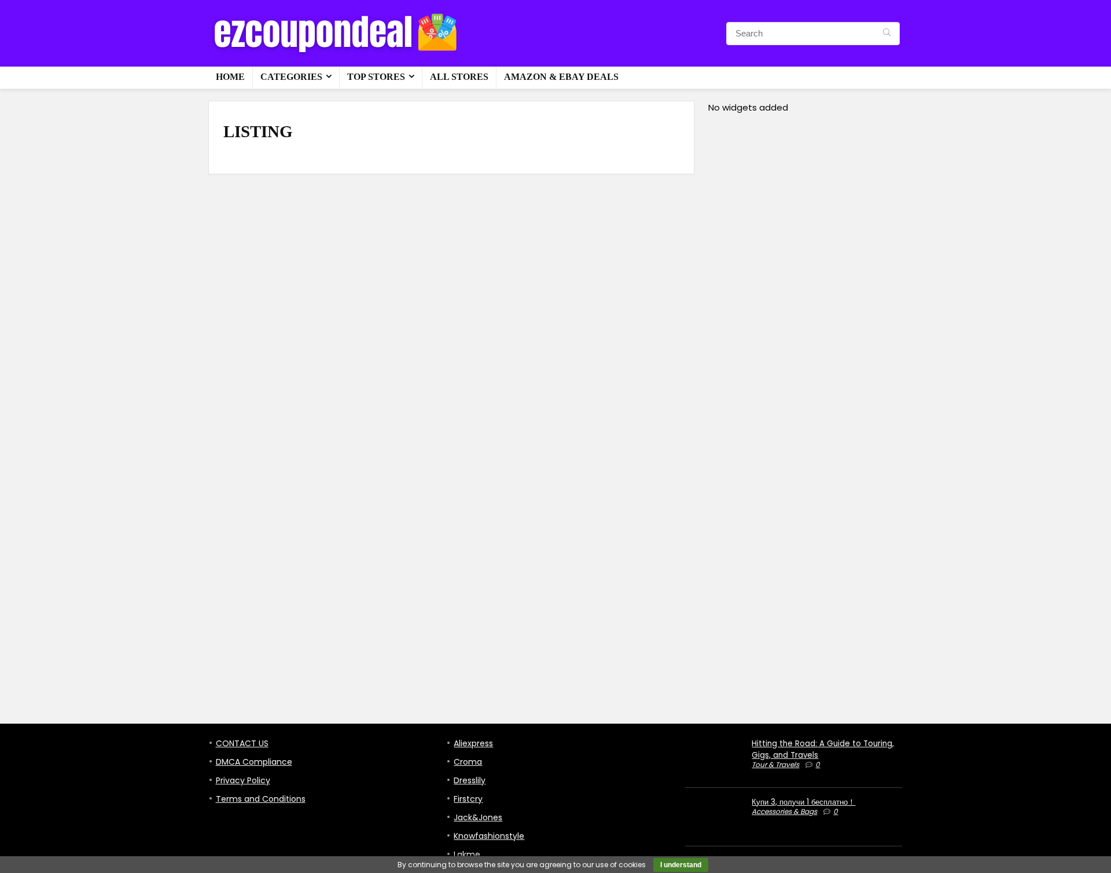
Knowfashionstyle (489, 836)
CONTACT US (242, 743)
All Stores (459, 77)
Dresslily (469, 780)
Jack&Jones (478, 817)
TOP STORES (376, 77)
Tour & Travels (775, 764)
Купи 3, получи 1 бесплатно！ (803, 802)
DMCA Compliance (254, 762)
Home (230, 77)
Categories (291, 77)
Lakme (467, 854)
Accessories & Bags (784, 811)
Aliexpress (473, 743)
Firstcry (468, 799)
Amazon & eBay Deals (561, 77)
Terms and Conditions (261, 799)
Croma (468, 762)
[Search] (887, 33)
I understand (680, 865)
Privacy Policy (243, 780)
